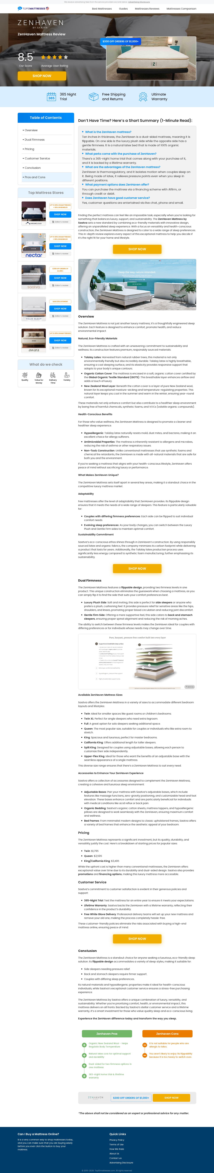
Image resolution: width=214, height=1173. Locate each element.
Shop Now (171, 1098)
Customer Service (37, 158)
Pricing (30, 149)
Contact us (116, 1158)
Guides (123, 8)
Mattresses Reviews (147, 8)
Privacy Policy (117, 1140)
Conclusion (33, 168)
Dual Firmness (34, 140)
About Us (114, 1153)
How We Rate (117, 1149)
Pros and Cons (35, 177)
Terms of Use (117, 1144)
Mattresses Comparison (181, 8)
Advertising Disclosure (121, 1162)
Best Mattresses (102, 8)
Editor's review (61, 221)
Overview (31, 130)
